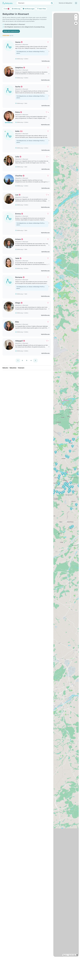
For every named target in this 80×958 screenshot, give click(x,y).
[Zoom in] (76, 15)
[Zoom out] (76, 18)
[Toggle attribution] (77, 955)
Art (7, 8)
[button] (53, 490)
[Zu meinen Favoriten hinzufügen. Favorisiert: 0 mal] (48, 42)
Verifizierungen (29, 8)
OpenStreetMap (72, 955)
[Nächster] (35, 360)
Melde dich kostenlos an (11, 31)
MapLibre (65, 955)
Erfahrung (16, 8)
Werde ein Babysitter (65, 3)
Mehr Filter (42, 8)
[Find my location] (76, 23)
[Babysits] (7, 3)
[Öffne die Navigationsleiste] (76, 3)
